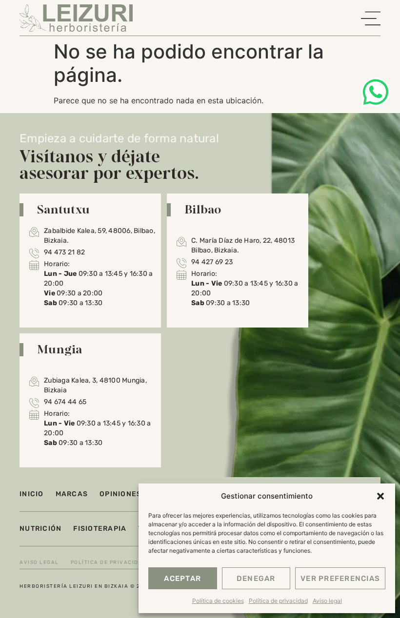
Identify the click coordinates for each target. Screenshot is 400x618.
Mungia (59, 349)
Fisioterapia (99, 528)
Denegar (256, 578)
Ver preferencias (340, 578)
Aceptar (182, 578)
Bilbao (202, 209)
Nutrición (40, 528)
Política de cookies (218, 600)
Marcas (72, 494)
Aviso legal (327, 600)
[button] (380, 496)
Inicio (32, 494)
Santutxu (63, 209)
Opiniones (120, 494)
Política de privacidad (278, 600)
